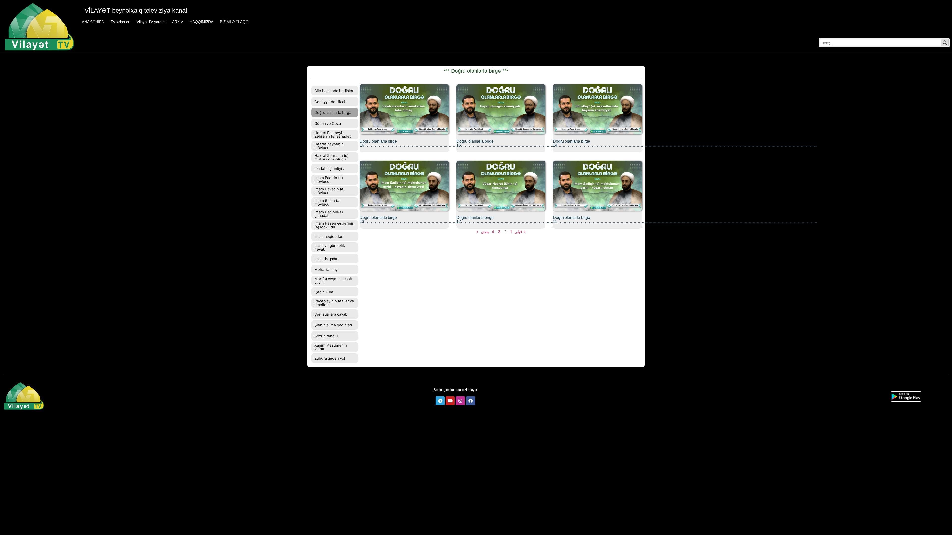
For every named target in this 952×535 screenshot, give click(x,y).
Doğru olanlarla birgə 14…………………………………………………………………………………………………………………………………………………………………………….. (685, 143)
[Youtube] (450, 400)
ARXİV (177, 22)
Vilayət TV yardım (151, 22)
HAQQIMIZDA (201, 22)
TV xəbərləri (120, 22)
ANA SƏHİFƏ (93, 22)
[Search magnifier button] (944, 42)
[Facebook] (470, 400)
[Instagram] (460, 400)
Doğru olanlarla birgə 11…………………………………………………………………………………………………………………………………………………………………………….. (685, 219)
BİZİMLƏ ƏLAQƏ (234, 22)
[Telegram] (440, 400)
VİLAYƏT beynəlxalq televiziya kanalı (137, 10)
